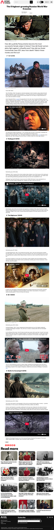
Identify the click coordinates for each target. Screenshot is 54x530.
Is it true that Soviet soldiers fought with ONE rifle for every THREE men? (8, 512)
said (6, 368)
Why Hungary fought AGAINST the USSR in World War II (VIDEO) (27, 511)
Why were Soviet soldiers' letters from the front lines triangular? (7, 479)
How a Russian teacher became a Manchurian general (9, 462)
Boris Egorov (24, 12)
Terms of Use (3, 523)
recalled (18, 99)
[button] (29, 1)
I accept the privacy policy (23, 522)
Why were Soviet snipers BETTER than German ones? (44, 494)
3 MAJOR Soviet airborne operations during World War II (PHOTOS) (44, 463)
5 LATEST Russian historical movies (44, 511)
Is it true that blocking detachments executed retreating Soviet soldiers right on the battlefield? (8, 495)
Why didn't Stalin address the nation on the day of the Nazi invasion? (26, 495)
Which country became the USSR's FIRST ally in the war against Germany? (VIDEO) (26, 463)
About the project (4, 520)
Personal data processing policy (5, 522)
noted (39, 134)
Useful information (45, 4)
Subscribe (21, 517)
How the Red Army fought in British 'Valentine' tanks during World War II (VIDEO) (26, 479)
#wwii (7, 442)
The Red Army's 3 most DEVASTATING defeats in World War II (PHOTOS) (45, 479)
